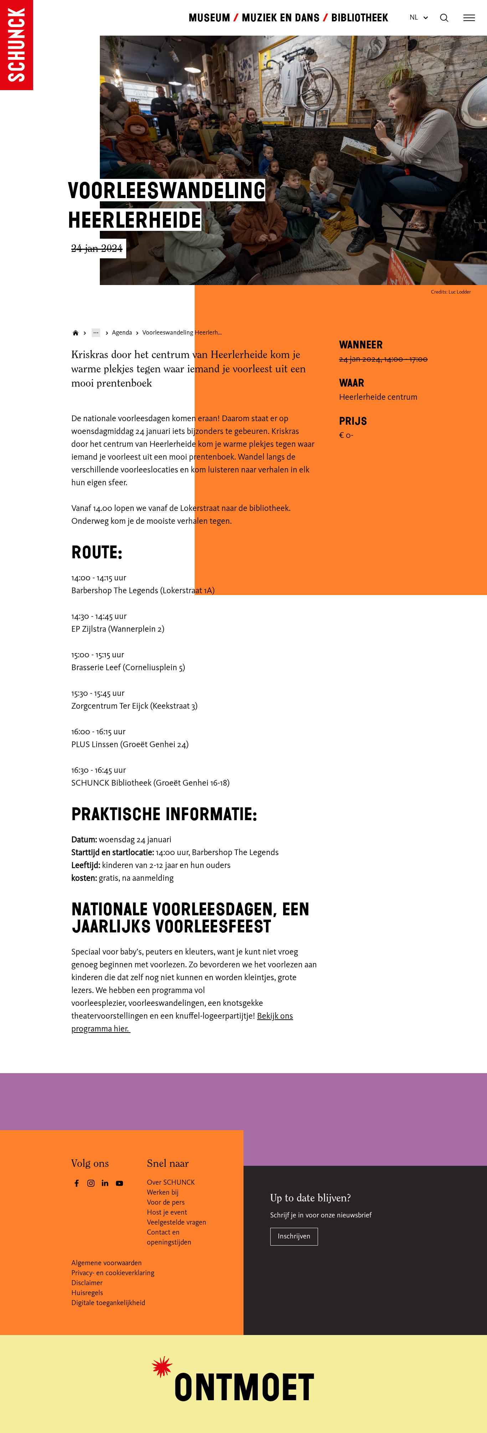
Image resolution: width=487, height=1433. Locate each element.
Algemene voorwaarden (106, 1263)
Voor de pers (166, 1202)
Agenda (122, 333)
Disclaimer (87, 1283)
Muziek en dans (281, 18)
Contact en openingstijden (169, 1237)
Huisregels (87, 1293)
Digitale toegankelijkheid (108, 1303)
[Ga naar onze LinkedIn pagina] (105, 1183)
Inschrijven (294, 1236)
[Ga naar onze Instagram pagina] (91, 1183)
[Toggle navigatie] (469, 18)
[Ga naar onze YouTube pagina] (119, 1183)
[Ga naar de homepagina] (16, 45)
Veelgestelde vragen (176, 1222)
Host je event (167, 1212)
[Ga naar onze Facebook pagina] (76, 1183)
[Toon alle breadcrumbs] (96, 332)
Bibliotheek (359, 18)
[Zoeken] (444, 18)
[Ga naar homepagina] (75, 332)
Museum (209, 18)
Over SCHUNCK (171, 1182)
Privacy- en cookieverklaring (112, 1273)
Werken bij (163, 1192)
